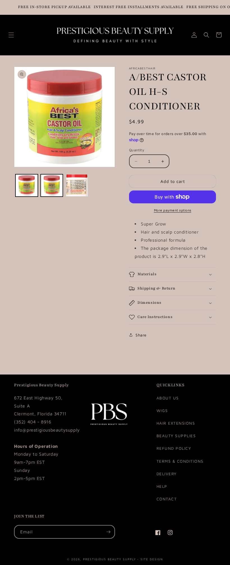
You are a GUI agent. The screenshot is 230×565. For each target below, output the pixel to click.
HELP (162, 486)
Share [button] (141, 335)
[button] (11, 35)
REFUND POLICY (174, 448)
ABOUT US (168, 398)
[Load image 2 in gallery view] (52, 185)
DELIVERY (167, 473)
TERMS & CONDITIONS (180, 461)
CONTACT (167, 498)
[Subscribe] (108, 532)
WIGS (162, 410)
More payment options (172, 210)
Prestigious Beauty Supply (109, 558)
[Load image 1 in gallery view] (26, 185)
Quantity (136, 150)
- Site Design (150, 558)
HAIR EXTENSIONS (176, 423)
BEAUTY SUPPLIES (176, 435)
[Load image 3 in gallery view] (77, 185)
